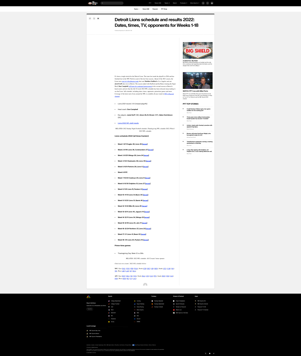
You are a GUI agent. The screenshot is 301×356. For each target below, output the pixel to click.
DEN (124, 278)
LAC (134, 278)
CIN (147, 276)
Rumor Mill (158, 3)
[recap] (144, 206)
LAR (127, 271)
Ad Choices (122, 345)
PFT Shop (164, 9)
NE (131, 276)
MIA (127, 276)
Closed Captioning (99, 345)
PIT (155, 276)
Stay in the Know (91, 303)
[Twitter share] (94, 18)
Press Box (117, 345)
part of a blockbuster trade (130, 81)
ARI (123, 271)
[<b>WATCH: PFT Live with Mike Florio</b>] (198, 80)
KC (128, 278)
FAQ (105, 345)
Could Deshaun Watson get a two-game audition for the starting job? (198, 109)
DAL (123, 268)
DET (148, 268)
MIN (155, 268)
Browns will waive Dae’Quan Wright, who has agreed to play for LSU (199, 134)
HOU (163, 276)
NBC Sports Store (110, 345)
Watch (175, 3)
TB (116, 271)
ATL (164, 268)
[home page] (92, 3)
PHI (132, 268)
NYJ (134, 276)
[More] (203, 3)
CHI (144, 268)
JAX (171, 276)
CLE (151, 276)
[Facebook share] (90, 18)
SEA (134, 271)
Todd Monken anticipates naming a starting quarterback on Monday (199, 142)
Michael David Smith (191, 137)
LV (131, 278)
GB (152, 268)
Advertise (89, 345)
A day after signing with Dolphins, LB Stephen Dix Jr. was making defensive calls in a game (199, 150)
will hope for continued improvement (140, 86)
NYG (128, 268)
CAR (168, 268)
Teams (136, 9)
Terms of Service (152, 345)
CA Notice (146, 345)
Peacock (155, 9)
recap (145, 144)
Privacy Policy (128, 345)
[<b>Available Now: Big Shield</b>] (198, 50)
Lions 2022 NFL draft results (128, 123)
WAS (135, 268)
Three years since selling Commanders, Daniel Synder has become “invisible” (198, 117)
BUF (123, 276)
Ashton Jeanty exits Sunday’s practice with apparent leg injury (199, 126)
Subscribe (90, 309)
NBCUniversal (95, 347)
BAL (143, 276)
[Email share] (98, 18)
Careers (93, 345)
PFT (150, 3)
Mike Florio (189, 112)
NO (172, 268)
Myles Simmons (190, 129)
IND (167, 276)
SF (131, 271)
